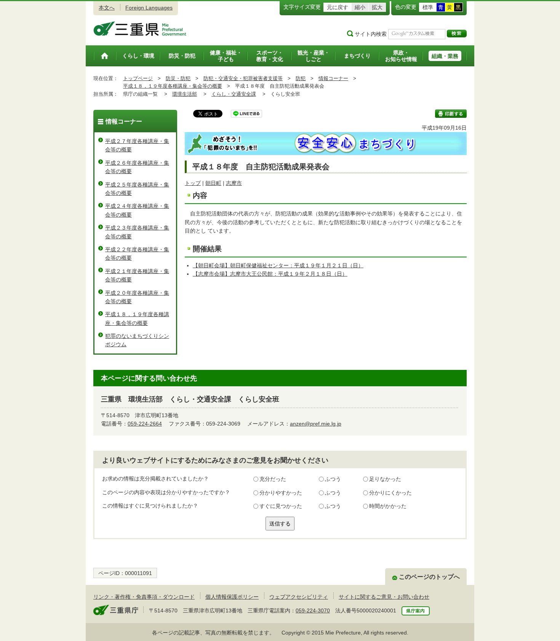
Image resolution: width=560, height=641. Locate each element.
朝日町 (213, 183)
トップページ (138, 78)
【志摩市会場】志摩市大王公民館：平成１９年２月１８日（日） (270, 274)
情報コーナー (333, 78)
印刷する (451, 113)
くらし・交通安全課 (233, 94)
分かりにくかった (390, 493)
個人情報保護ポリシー (232, 597)
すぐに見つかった (280, 506)
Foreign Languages (149, 8)
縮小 (360, 7)
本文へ (107, 8)
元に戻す (337, 7)
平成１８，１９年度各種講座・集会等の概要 (172, 86)
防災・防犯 (178, 78)
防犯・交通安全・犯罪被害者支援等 (243, 78)
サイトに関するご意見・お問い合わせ (384, 597)
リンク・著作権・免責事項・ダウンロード (144, 597)
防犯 (301, 78)
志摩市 (234, 183)
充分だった (272, 479)
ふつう (333, 479)
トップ (193, 183)
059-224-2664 (145, 424)
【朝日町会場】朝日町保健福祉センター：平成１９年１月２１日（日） (278, 265)
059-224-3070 (313, 610)
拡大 (377, 7)
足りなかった (385, 479)
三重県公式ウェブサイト (140, 28)
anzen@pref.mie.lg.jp (315, 424)
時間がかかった (387, 506)
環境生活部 (184, 94)
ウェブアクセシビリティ (298, 597)
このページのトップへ (429, 577)
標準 (427, 7)
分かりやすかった (280, 493)
